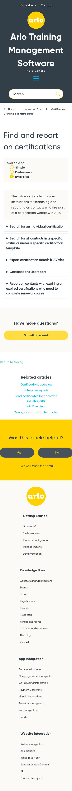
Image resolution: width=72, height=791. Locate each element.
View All (24, 642)
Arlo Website (28, 750)
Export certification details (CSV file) (37, 260)
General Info (30, 526)
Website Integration (36, 733)
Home (11, 109)
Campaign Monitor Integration (36, 676)
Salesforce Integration (31, 703)
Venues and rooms (30, 621)
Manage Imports (32, 546)
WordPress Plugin (30, 757)
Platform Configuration (36, 540)
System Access (31, 533)
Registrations (27, 601)
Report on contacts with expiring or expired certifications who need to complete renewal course (34, 288)
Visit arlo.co (28, 5)
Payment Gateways (30, 689)
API (22, 771)
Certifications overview (36, 384)
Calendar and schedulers (34, 628)
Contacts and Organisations (36, 580)
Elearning (25, 635)
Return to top (9, 362)
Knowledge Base (33, 109)
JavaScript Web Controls (35, 764)
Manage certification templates (36, 412)
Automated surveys (30, 669)
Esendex (24, 717)
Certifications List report (28, 272)
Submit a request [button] (36, 335)
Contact (46, 5)
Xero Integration (28, 710)
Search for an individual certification (37, 226)
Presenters (26, 614)
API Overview (36, 406)
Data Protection (32, 553)
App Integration (31, 659)
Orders (24, 594)
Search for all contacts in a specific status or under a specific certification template (34, 243)
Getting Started (35, 516)
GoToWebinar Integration (33, 682)
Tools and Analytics (31, 778)
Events (24, 587)
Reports (24, 608)
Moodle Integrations (30, 696)
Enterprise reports (36, 390)
